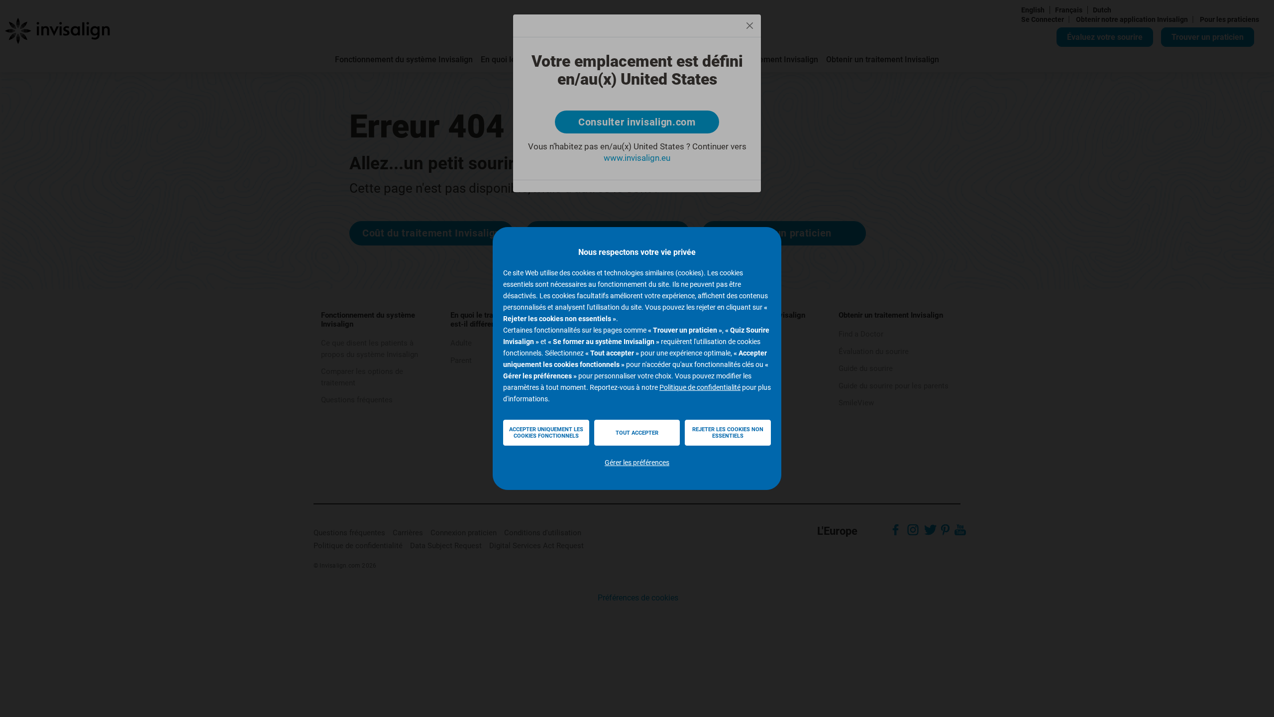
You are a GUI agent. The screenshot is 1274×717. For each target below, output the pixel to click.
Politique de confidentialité (700, 387)
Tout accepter (637, 433)
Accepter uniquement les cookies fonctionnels (546, 432)
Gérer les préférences (637, 463)
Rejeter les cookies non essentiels (727, 432)
